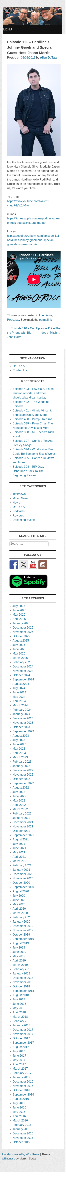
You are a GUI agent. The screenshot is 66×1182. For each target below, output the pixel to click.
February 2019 (22, 969)
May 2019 (19, 956)
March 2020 (20, 912)
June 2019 (19, 951)
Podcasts (13, 319)
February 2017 (22, 1072)
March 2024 (20, 705)
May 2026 (19, 614)
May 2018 (19, 1008)
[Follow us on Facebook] (13, 564)
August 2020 (21, 891)
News (16, 502)
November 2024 (23, 670)
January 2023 (21, 765)
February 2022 (22, 813)
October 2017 (21, 1038)
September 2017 (23, 1042)
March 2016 (20, 1120)
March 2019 (20, 964)
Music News (20, 498)
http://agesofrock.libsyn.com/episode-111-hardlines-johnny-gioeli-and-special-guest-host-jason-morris (33, 240)
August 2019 (21, 943)
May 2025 (19, 653)
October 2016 (21, 1090)
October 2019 (21, 934)
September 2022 (23, 783)
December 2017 (23, 1029)
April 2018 (19, 1012)
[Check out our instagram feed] (42, 564)
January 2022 (21, 817)
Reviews (18, 515)
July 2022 (19, 791)
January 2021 (21, 869)
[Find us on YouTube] (33, 564)
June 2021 (19, 848)
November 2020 (23, 878)
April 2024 (19, 701)
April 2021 (19, 856)
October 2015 (21, 1142)
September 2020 (23, 887)
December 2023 (23, 718)
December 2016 (23, 1081)
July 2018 (19, 999)
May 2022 (19, 800)
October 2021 (21, 830)
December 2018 (23, 977)
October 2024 (21, 675)
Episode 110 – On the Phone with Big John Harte (20, 333)
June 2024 (19, 692)
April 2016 (19, 1116)
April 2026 (19, 618)
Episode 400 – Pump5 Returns (32, 419)
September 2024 (23, 679)
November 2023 (23, 722)
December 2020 (23, 874)
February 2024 (22, 709)
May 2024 (19, 696)
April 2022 (19, 804)
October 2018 (21, 986)
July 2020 (19, 895)
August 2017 (21, 1047)
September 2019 (23, 938)
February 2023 (22, 761)
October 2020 (21, 882)
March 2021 (20, 861)
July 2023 (19, 740)
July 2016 (19, 1103)
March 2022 (20, 809)
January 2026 (21, 623)
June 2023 (19, 744)
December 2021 (23, 822)
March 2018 (20, 1016)
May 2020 (19, 904)
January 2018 (21, 1025)
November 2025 (23, 631)
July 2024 (19, 688)
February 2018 (22, 1021)
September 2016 (23, 1094)
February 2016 (22, 1124)
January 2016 (21, 1129)
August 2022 (21, 787)
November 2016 (23, 1085)
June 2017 (19, 1055)
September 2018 (23, 990)
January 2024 (21, 714)
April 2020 (19, 908)
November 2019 (23, 930)
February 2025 (22, 662)
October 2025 (21, 636)
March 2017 (20, 1068)
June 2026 (19, 610)
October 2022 (21, 778)
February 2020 (22, 917)
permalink (45, 319)
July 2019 (19, 947)
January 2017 (21, 1077)
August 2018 (21, 995)
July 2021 (19, 843)
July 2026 (19, 605)
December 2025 (23, 627)
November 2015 (23, 1137)
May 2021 (19, 852)
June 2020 (19, 899)
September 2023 (23, 731)
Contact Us (20, 370)
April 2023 (19, 752)
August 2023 (21, 735)
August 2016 (21, 1098)
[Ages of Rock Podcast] (32, 24)
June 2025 (19, 649)
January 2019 (21, 973)
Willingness (8, 1158)
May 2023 (19, 748)
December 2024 (23, 666)
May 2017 (19, 1059)
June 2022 (19, 796)
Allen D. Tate (48, 57)
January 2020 (21, 921)
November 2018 (23, 982)
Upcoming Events (24, 519)
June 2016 (19, 1107)
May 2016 (19, 1111)
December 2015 (23, 1133)
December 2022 (23, 770)
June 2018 (19, 1003)
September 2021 (23, 835)
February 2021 (22, 865)
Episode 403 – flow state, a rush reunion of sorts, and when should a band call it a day (33, 393)
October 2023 (21, 727)
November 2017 (23, 1034)
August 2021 (21, 839)
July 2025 (19, 644)
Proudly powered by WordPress (20, 1154)
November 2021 (23, 826)
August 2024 (21, 683)
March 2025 (20, 657)
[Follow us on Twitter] (23, 564)
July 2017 (19, 1051)
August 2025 (21, 640)
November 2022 (23, 774)
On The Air (19, 366)
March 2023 (20, 757)
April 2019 (19, 960)
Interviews (45, 315)
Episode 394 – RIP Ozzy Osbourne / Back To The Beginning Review (28, 471)
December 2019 (23, 925)
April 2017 (19, 1064)
